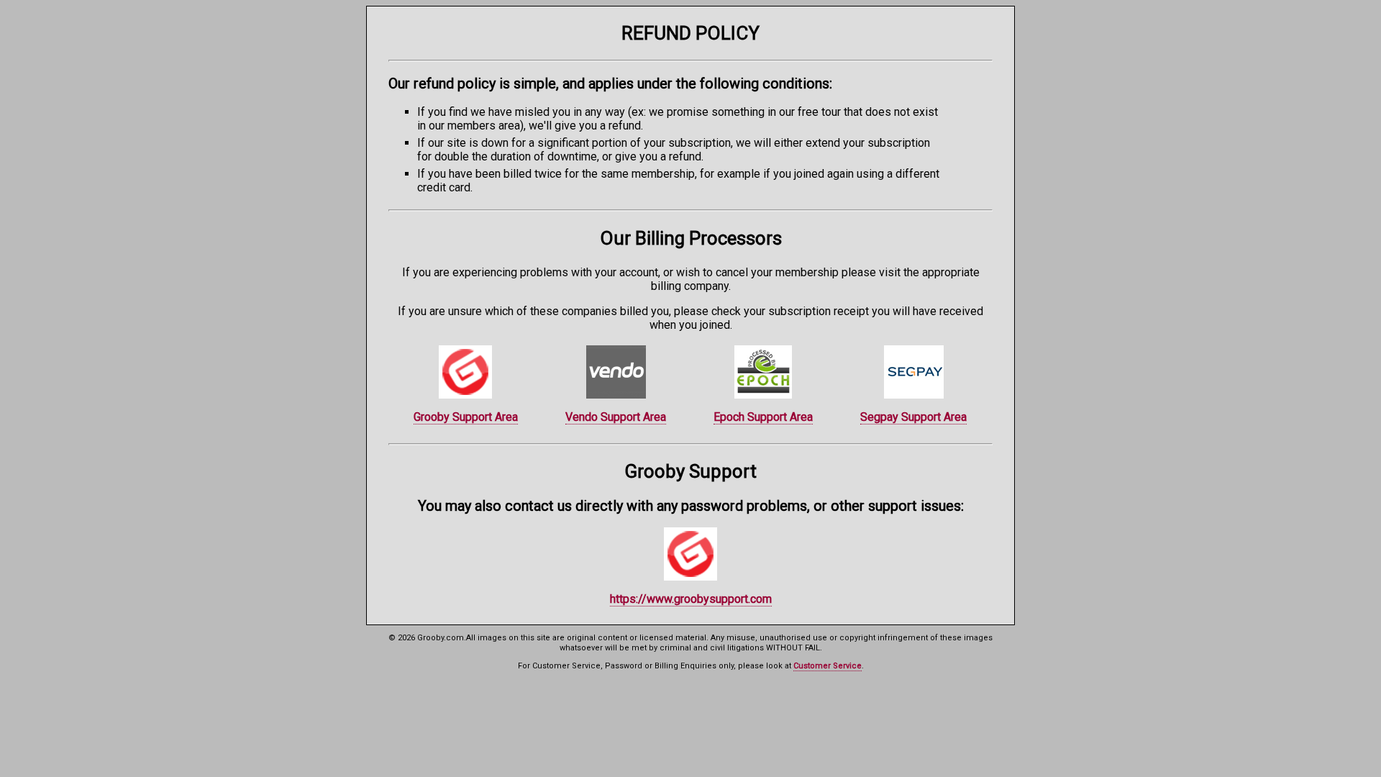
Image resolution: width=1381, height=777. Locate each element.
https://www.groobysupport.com (691, 599)
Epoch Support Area (763, 417)
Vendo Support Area (615, 417)
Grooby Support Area (466, 417)
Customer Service (827, 666)
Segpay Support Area (913, 417)
